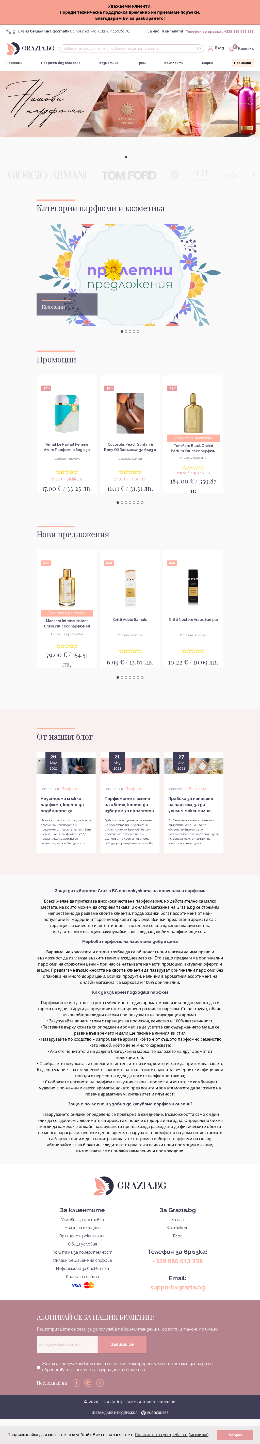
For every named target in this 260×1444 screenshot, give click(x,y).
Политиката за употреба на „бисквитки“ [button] (171, 1435)
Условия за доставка (82, 1219)
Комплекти (173, 63)
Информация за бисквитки (82, 1268)
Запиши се (122, 1344)
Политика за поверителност (82, 1252)
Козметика (108, 63)
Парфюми (14, 63)
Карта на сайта (82, 1276)
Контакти (172, 31)
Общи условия (82, 1244)
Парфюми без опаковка (60, 63)
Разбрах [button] (235, 1435)
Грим (141, 63)
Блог (177, 1236)
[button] (126, 157)
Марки (207, 63)
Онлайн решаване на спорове (82, 1260)
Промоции (242, 63)
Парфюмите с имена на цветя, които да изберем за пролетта (129, 804)
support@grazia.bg (177, 1287)
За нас (153, 31)
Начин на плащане (82, 1227)
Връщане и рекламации (82, 1236)
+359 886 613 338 (239, 31)
